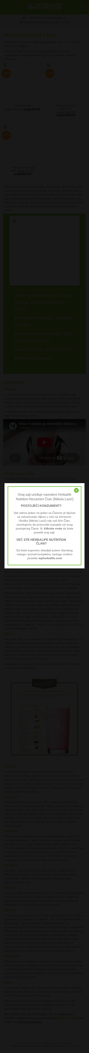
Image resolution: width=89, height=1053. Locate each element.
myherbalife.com (50, 558)
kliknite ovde (53, 528)
